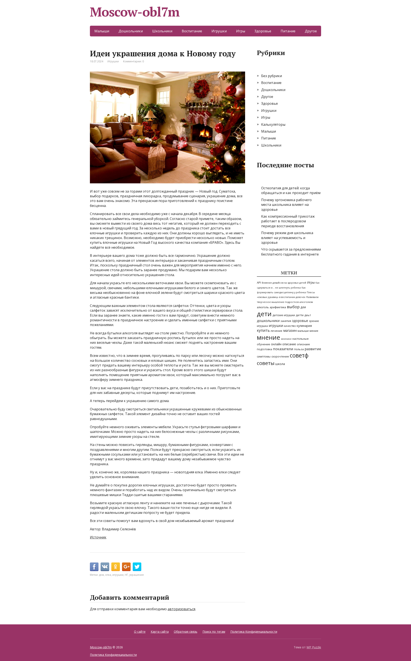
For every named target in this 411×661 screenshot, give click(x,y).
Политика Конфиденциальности (253, 632)
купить (263, 330)
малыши (303, 331)
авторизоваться (181, 609)
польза (299, 349)
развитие (313, 348)
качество (290, 326)
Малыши (101, 31)
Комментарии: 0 (133, 61)
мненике (286, 338)
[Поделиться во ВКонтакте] (105, 566)
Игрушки (219, 31)
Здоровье (263, 31)
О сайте (140, 632)
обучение (263, 344)
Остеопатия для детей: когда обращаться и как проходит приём (290, 190)
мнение (268, 337)
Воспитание (192, 31)
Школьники (162, 31)
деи (303, 307)
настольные (300, 339)
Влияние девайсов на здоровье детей (284, 282)
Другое (311, 31)
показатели (283, 348)
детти (300, 315)
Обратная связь (185, 632)
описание (289, 344)
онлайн (276, 344)
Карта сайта (160, 632)
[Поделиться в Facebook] (94, 566)
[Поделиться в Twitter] (137, 566)
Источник (98, 537)
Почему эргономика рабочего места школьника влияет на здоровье (286, 204)
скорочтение (280, 356)
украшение (136, 575)
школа (280, 364)
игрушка (262, 326)
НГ (126, 575)
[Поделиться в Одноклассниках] (115, 566)
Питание (288, 31)
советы (265, 362)
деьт (307, 315)
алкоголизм (306, 302)
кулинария (304, 326)
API (259, 282)
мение (314, 331)
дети (264, 314)
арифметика (278, 307)
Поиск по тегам (214, 632)
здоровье (300, 320)
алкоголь (263, 307)
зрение (314, 321)
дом (101, 575)
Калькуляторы (273, 124)
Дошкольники (131, 31)
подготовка (264, 349)
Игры (240, 31)
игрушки (118, 575)
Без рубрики (271, 75)
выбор (293, 306)
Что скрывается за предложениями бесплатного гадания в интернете (291, 251)
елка (108, 575)
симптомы (264, 356)
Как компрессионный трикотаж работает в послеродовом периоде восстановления (288, 221)
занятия (285, 321)
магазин (290, 330)
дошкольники (268, 320)
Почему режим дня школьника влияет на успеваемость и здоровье (287, 237)
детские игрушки (284, 315)
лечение (276, 331)
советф (299, 355)
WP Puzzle (314, 647)
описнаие (303, 344)
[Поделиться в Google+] (126, 566)
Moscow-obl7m (135, 11)
